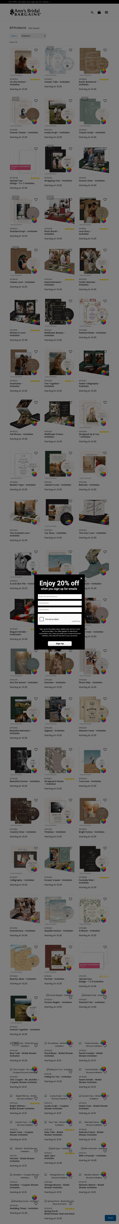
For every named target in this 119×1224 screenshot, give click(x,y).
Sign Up (60, 643)
